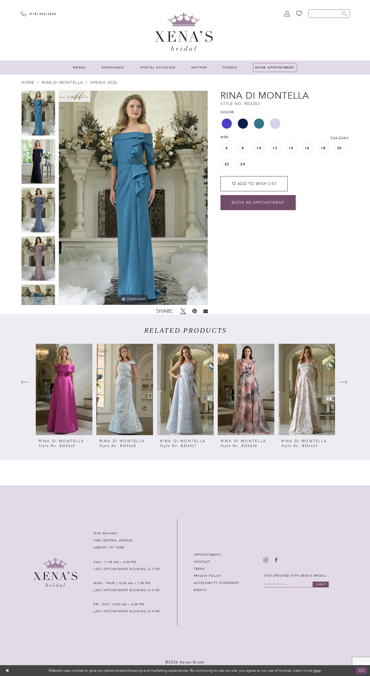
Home (27, 82)
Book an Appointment (258, 202)
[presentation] (64, 389)
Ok (361, 670)
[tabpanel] (38, 115)
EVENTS (200, 590)
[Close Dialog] (7, 670)
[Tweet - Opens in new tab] (183, 311)
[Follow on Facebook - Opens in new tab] (276, 560)
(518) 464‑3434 (105, 533)
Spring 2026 (103, 82)
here (317, 670)
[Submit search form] (345, 13)
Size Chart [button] (339, 137)
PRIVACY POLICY (207, 576)
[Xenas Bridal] (184, 32)
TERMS (199, 569)
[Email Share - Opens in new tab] (205, 311)
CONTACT (202, 562)
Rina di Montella (62, 82)
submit (320, 584)
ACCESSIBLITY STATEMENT (216, 583)
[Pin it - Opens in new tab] (194, 311)
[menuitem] (79, 67)
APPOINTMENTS (207, 555)
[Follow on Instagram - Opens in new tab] (266, 560)
